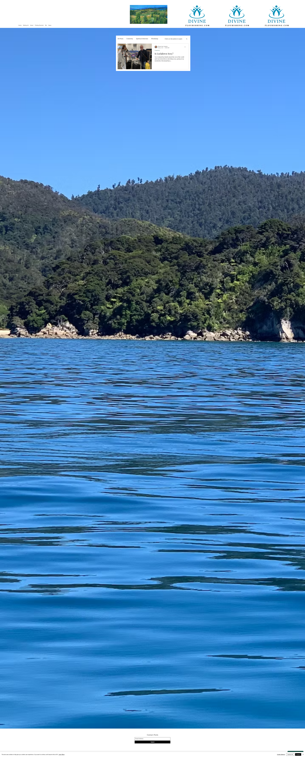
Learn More (61, 754)
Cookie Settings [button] (281, 754)
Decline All (290, 754)
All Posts (120, 38)
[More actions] (185, 47)
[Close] (303, 754)
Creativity (129, 38)
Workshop (154, 38)
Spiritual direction (142, 38)
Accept (298, 754)
